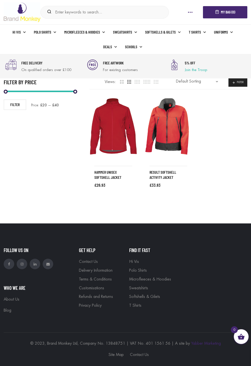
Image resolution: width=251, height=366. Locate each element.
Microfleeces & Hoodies (150, 279)
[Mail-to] (48, 264)
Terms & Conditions (95, 279)
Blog (7, 310)
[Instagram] (22, 264)
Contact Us (88, 262)
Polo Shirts (138, 270)
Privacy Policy (90, 305)
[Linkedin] (35, 264)
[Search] (49, 12)
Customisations (91, 288)
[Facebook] (9, 264)
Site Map (116, 355)
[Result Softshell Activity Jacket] (168, 126)
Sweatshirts (138, 288)
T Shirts (135, 305)
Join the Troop (196, 70)
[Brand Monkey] (22, 11)
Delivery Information (96, 270)
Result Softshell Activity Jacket (163, 175)
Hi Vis (134, 262)
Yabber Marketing (206, 343)
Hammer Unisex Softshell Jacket (107, 175)
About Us (11, 299)
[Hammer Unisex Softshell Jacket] (113, 126)
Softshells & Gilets (144, 297)
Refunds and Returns (96, 297)
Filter (240, 82)
